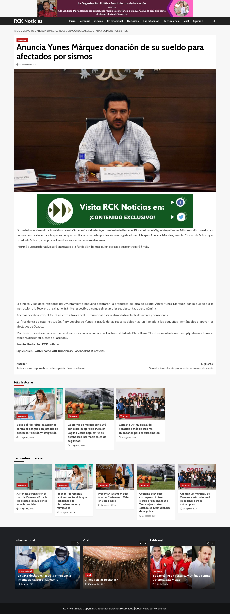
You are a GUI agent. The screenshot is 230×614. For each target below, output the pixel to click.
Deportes (133, 21)
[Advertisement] (115, 274)
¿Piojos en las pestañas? (101, 579)
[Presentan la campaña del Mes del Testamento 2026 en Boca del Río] (115, 477)
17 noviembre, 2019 (96, 584)
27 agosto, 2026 (26, 437)
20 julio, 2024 (161, 584)
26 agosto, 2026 (26, 508)
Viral (186, 21)
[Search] (214, 21)
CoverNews (142, 608)
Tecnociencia (171, 21)
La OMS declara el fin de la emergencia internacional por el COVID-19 (44, 577)
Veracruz (85, 21)
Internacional (115, 21)
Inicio (72, 21)
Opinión (198, 21)
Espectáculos (151, 21)
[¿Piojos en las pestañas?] (115, 567)
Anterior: (51, 366)
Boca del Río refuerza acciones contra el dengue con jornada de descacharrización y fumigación (37, 428)
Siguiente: (181, 366)
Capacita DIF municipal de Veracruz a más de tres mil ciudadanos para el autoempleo (139, 428)
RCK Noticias (28, 21)
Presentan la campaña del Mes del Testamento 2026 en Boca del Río (113, 497)
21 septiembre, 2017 (28, 64)
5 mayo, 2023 (27, 584)
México (98, 21)
